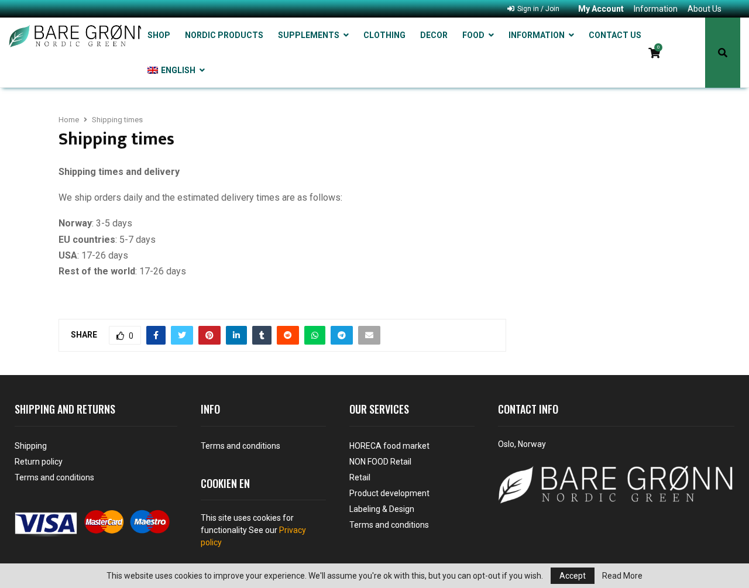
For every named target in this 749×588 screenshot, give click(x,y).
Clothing (384, 35)
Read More (622, 576)
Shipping (31, 446)
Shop (158, 35)
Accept (572, 575)
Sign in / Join (537, 9)
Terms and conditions (54, 477)
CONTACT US (615, 35)
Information (656, 8)
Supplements (308, 35)
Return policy (39, 461)
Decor (434, 35)
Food (473, 35)
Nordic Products (224, 35)
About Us (704, 8)
